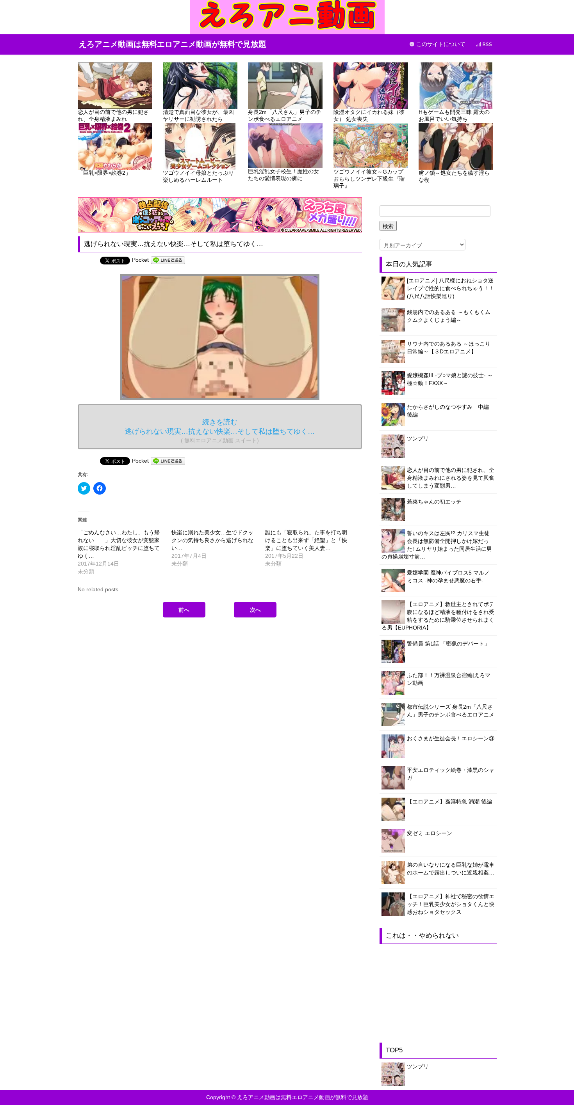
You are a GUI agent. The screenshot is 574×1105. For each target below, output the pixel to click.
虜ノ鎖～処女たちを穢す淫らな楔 (454, 176)
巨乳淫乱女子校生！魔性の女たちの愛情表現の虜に (283, 174)
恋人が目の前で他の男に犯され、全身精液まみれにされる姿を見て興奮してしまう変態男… (450, 478)
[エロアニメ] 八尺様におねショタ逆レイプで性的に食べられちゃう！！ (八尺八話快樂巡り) (450, 288)
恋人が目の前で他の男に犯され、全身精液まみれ (113, 115)
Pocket (140, 260)
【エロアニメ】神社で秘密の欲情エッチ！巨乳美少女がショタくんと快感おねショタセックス (450, 904)
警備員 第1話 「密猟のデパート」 (448, 643)
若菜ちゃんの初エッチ (434, 501)
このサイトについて (440, 44)
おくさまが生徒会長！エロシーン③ (450, 738)
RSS (486, 44)
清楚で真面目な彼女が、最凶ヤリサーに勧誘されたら (198, 115)
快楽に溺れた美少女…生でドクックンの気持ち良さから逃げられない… (212, 540)
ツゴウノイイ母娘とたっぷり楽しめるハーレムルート (198, 176)
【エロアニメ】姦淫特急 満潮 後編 (449, 801)
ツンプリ (418, 438)
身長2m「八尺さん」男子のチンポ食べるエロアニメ (284, 115)
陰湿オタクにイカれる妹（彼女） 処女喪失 (369, 115)
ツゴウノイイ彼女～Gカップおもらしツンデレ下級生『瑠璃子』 (369, 178)
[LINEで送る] (168, 260)
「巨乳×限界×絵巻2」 (104, 173)
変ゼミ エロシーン (429, 833)
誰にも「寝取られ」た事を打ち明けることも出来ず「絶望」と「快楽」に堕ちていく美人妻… (306, 540)
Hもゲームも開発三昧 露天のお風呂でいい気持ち (454, 115)
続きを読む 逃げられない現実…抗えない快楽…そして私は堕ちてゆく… (220, 430)
